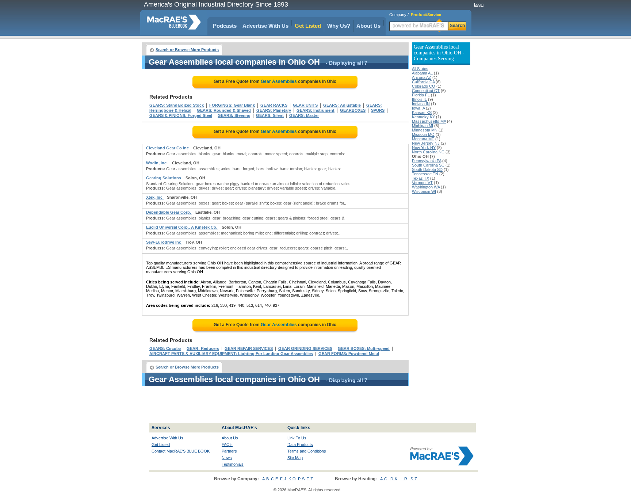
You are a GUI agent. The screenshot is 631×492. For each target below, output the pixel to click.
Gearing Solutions (164, 178)
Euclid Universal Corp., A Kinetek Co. (182, 227)
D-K (393, 479)
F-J (283, 479)
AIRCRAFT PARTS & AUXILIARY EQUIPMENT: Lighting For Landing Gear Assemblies (231, 353)
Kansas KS (422, 112)
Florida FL (421, 95)
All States (420, 68)
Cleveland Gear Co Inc (168, 148)
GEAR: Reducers (203, 348)
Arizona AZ (421, 77)
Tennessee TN (425, 174)
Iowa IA (418, 108)
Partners (229, 451)
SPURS (378, 110)
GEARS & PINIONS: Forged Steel (180, 115)
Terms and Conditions (306, 451)
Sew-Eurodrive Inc (164, 242)
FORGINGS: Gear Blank (232, 105)
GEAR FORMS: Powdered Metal (348, 353)
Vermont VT (422, 182)
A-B (265, 479)
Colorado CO (423, 86)
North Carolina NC (428, 152)
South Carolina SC (428, 165)
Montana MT (423, 139)
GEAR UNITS (305, 105)
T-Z (310, 479)
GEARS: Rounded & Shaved (224, 110)
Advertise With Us (265, 26)
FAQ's (227, 444)
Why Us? (338, 26)
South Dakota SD (427, 169)
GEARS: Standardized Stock (176, 105)
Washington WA (426, 187)
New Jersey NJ (426, 143)
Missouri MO (423, 134)
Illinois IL (419, 99)
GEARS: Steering (234, 115)
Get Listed (308, 26)
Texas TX (420, 178)
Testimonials (233, 464)
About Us (368, 26)
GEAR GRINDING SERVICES (305, 348)
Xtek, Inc (155, 197)
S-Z (413, 479)
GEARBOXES (353, 110)
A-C (383, 479)
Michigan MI (422, 125)
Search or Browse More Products (187, 49)
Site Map (295, 457)
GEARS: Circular (165, 348)
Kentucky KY (423, 117)
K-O (292, 479)
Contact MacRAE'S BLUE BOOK (181, 451)
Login (478, 4)
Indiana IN (421, 104)
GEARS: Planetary (273, 110)
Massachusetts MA (429, 121)
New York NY (424, 147)
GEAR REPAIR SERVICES (249, 348)
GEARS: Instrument (315, 110)
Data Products (300, 444)
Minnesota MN (424, 130)
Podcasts (225, 26)
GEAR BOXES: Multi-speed (364, 348)
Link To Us (296, 438)
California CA (423, 82)
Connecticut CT (426, 90)
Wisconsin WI (424, 191)
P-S (301, 479)
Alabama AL (422, 73)
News (227, 457)
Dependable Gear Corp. (169, 212)
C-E (274, 479)
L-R (404, 479)
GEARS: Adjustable (342, 105)
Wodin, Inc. (157, 163)
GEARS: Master (304, 115)
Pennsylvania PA (426, 161)
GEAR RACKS (273, 105)
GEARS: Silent (270, 115)
